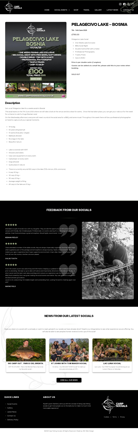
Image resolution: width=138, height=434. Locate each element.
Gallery (98, 10)
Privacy (122, 417)
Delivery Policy (12, 420)
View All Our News (69, 380)
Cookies (106, 417)
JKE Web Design (88, 431)
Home (46, 10)
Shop (76, 10)
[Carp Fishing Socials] (13, 13)
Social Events (60, 10)
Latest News (112, 10)
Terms (115, 417)
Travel (86, 10)
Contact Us (128, 10)
